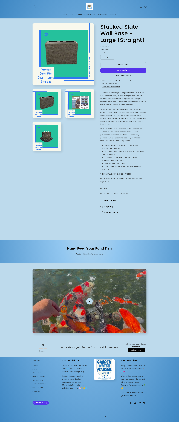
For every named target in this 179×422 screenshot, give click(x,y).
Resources (37, 391)
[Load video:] (89, 301)
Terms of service (39, 384)
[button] (35, 6)
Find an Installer (39, 376)
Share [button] (105, 188)
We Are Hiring (38, 380)
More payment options (123, 75)
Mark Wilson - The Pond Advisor (78, 416)
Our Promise (129, 360)
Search (35, 366)
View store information (111, 87)
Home (35, 369)
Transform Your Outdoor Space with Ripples (103, 416)
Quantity (103, 53)
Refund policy (38, 387)
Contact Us (37, 373)
